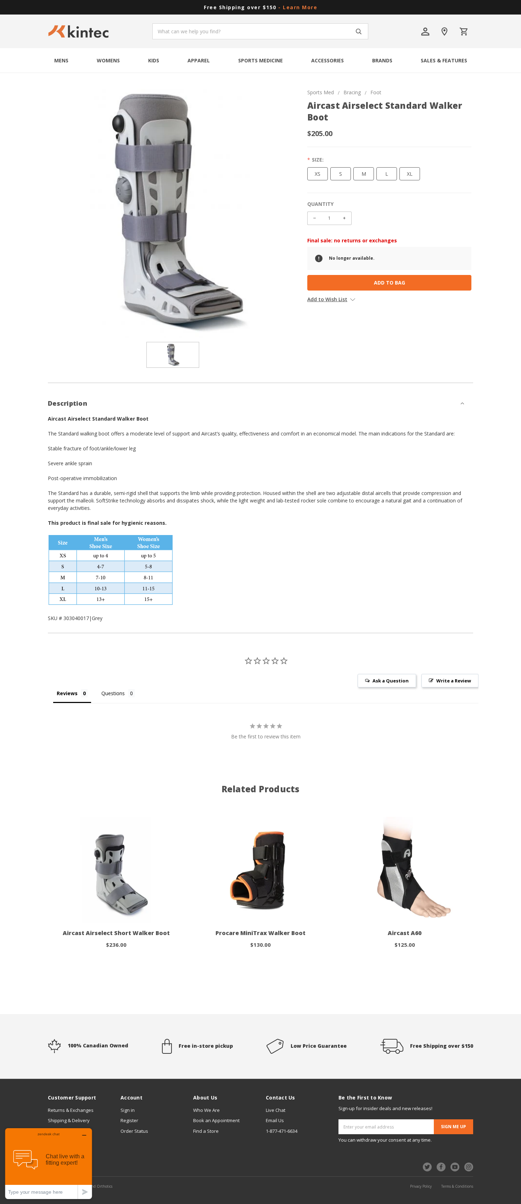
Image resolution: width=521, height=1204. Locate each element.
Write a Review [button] (453, 680)
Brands (382, 60)
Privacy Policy (421, 1186)
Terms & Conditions (457, 1186)
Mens (61, 60)
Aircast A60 (404, 933)
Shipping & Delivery (69, 1120)
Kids (153, 60)
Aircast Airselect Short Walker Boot (116, 933)
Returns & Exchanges (71, 1110)
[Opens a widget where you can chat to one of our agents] (48, 1163)
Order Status (134, 1131)
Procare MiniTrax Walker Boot (260, 933)
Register (129, 1120)
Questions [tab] (113, 693)
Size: (318, 159)
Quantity (320, 204)
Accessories (327, 60)
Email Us (275, 1120)
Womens (108, 60)
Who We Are (206, 1110)
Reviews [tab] (67, 693)
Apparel (198, 60)
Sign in (128, 1110)
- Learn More (297, 7)
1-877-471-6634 (281, 1131)
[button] (260, 399)
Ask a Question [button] (390, 680)
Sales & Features (444, 60)
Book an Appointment (216, 1120)
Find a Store (206, 1131)
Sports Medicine (260, 60)
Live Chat (275, 1110)
